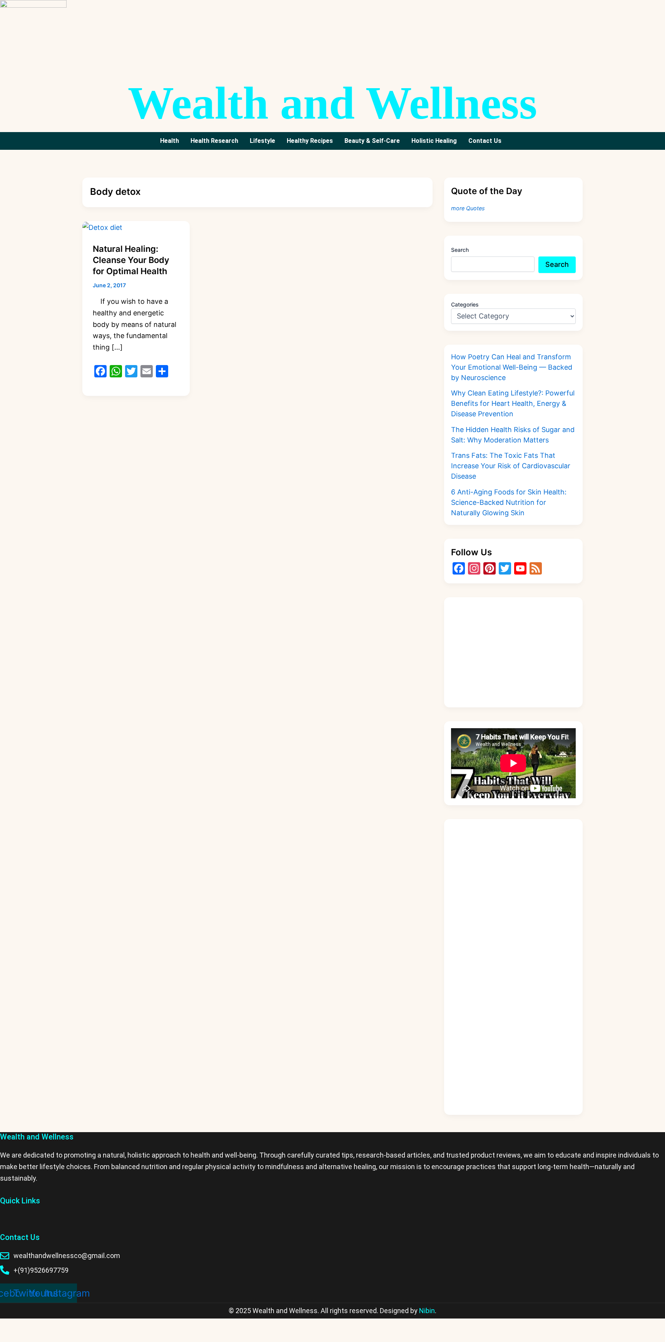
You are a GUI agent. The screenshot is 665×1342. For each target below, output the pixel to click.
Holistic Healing (434, 140)
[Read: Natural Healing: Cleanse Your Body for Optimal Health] (102, 227)
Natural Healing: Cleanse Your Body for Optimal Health (131, 260)
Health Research (214, 140)
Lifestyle (262, 140)
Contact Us (484, 140)
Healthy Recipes (310, 140)
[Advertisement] (513, 652)
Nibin (427, 1311)
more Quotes (468, 208)
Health (169, 140)
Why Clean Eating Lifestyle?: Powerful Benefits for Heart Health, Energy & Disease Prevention (513, 403)
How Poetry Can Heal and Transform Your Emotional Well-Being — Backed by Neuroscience (511, 367)
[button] (487, 141)
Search (460, 249)
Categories (465, 304)
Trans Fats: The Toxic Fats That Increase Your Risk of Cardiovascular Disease (510, 465)
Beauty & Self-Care (372, 140)
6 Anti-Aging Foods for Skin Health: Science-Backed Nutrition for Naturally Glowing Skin (508, 502)
